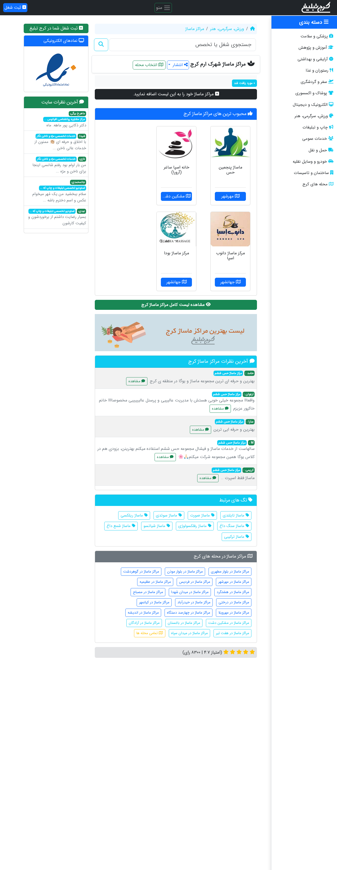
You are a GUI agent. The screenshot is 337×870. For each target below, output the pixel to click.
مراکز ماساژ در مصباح (148, 592)
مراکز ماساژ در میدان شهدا (190, 592)
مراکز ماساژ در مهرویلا (233, 612)
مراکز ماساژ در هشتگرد (233, 592)
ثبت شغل (13, 7)
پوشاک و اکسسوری (311, 93)
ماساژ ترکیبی (235, 537)
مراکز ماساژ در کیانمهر (154, 602)
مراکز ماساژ (194, 29)
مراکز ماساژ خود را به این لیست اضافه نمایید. (174, 94)
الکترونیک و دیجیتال (310, 105)
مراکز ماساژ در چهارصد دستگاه (188, 612)
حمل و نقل (318, 150)
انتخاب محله (146, 65)
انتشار (177, 65)
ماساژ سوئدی (167, 515)
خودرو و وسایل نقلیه (310, 161)
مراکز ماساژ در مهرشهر (233, 582)
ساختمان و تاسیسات (311, 173)
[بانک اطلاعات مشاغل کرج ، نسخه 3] (316, 7)
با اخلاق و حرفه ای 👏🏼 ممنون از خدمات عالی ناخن (60, 143)
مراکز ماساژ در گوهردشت (141, 571)
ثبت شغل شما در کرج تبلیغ (54, 28)
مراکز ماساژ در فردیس (194, 582)
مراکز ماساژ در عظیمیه (155, 582)
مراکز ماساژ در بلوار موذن (185, 571)
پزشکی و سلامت (314, 36)
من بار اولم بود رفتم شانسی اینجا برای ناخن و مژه (59, 166)
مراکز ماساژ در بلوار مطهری (230, 571)
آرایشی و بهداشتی (313, 59)
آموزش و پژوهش (313, 47)
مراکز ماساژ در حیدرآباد (193, 602)
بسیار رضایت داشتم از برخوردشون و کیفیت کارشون (57, 218)
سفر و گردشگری (314, 82)
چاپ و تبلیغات (315, 127)
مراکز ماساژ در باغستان (184, 623)
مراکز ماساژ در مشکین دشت (228, 623)
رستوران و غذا (317, 70)
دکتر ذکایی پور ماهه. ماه (65, 119)
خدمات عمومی (314, 139)
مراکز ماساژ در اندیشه (143, 612)
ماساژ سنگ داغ (233, 526)
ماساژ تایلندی (234, 515)
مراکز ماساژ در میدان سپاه (189, 633)
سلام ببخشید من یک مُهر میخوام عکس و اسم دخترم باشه (59, 191)
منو (159, 7)
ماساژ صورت (200, 515)
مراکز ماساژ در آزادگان (144, 623)
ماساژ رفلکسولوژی (193, 526)
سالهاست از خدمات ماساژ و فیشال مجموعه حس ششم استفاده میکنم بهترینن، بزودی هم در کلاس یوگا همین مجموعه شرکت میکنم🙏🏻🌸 (176, 450)
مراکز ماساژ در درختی (234, 602)
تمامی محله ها (147, 633)
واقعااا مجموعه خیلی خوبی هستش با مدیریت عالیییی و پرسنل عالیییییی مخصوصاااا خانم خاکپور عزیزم (177, 402)
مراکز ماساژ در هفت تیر (232, 633)
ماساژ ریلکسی (132, 515)
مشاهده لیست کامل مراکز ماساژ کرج (173, 304)
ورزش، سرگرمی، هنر (311, 116)
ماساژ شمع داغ (119, 526)
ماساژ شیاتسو (155, 526)
